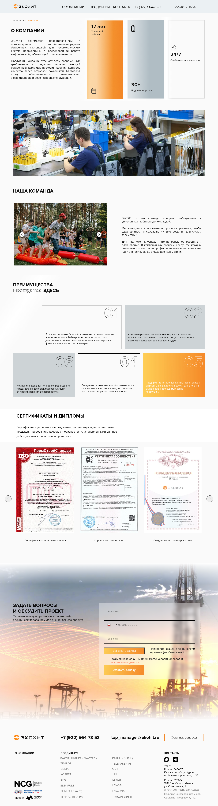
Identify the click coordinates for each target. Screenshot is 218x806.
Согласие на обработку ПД (179, 797)
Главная (17, 20)
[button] (185, 6)
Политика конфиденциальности (182, 794)
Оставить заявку (124, 670)
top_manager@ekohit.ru (135, 737)
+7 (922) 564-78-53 (148, 7)
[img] (166, 759)
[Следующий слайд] (210, 498)
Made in (20, 797)
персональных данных (124, 662)
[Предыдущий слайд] (8, 498)
